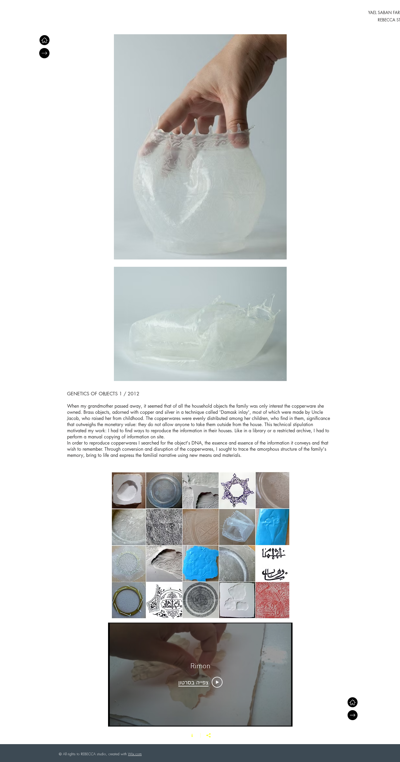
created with (117, 753)
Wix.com (135, 753)
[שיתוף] (208, 735)
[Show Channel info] (192, 735)
